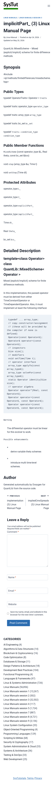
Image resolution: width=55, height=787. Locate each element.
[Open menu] (48, 6)
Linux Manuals (10, 18)
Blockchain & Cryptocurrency (18, 653)
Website (12, 604)
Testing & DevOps (13, 755)
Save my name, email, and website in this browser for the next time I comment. (28, 613)
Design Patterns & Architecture (19, 665)
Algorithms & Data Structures (19, 649)
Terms (30, 778)
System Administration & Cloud (20, 746)
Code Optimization (13, 657)
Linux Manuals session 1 (16, 691)
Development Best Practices (18, 670)
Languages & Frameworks (17, 678)
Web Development (13, 759)
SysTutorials (19, 778)
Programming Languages (17, 733)
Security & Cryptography (16, 742)
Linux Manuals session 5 (16, 708)
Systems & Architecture (15, 750)
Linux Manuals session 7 (16, 712)
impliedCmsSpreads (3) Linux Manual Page (38, 502)
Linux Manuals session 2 (16, 695)
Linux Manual (11, 37)
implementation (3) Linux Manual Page (15, 502)
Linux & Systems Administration (20, 682)
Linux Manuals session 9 (16, 721)
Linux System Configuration (18, 725)
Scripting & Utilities (13, 738)
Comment (13, 531)
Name (12, 577)
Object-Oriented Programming (19, 729)
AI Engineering (11, 644)
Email (12, 590)
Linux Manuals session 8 (16, 716)
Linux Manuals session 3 (30, 18)
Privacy (38, 778)
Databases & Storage (14, 661)
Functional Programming (16, 674)
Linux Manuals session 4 (16, 704)
